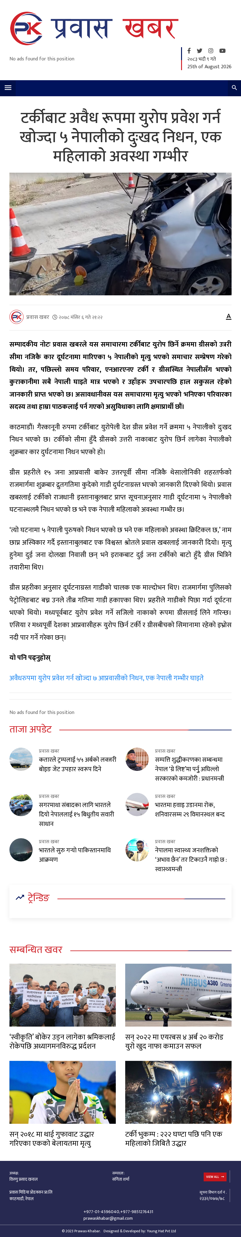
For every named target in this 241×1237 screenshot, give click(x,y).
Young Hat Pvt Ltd (161, 1231)
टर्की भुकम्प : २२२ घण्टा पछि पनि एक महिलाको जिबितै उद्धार (173, 1139)
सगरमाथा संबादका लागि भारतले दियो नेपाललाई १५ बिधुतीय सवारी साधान (76, 814)
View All (213, 1176)
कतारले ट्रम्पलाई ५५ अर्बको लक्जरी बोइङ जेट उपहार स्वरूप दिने (77, 765)
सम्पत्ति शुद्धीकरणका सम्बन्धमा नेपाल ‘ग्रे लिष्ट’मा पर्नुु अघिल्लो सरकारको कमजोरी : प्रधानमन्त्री (189, 769)
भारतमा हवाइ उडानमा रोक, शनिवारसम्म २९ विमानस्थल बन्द (190, 810)
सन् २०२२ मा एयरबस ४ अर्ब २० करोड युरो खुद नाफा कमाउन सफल (174, 1042)
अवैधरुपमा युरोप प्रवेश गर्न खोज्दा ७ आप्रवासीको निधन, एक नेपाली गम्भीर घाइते (106, 678)
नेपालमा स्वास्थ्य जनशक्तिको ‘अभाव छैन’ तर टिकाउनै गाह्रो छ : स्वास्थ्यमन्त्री (191, 860)
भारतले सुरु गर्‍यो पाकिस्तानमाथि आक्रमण (75, 855)
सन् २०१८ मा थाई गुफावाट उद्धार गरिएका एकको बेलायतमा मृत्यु (51, 1139)
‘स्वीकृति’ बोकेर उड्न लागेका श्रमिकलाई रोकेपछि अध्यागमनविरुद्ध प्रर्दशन (62, 1042)
